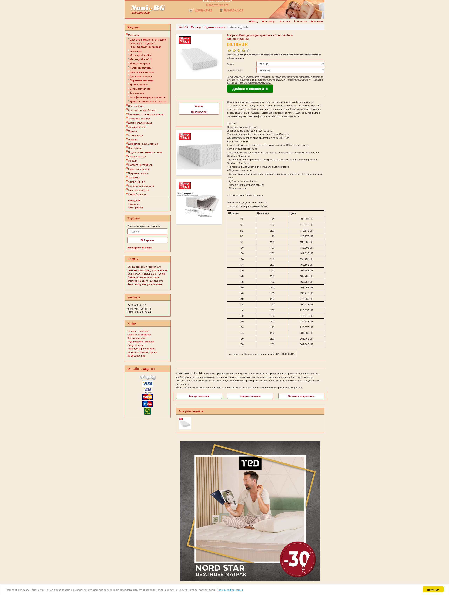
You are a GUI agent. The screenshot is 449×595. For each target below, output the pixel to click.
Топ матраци (137, 93)
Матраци (133, 35)
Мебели (132, 160)
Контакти (301, 21)
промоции (135, 50)
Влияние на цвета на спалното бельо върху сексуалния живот (145, 282)
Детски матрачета (140, 88)
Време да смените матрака (143, 277)
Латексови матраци (141, 67)
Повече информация (229, 589)
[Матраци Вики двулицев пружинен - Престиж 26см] (199, 56)
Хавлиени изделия (138, 169)
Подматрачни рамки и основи (145, 152)
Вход (254, 21)
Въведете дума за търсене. (144, 226)
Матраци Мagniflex (140, 55)
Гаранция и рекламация (141, 348)
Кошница (269, 21)
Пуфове (132, 139)
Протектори (134, 148)
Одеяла (132, 131)
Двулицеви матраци (141, 76)
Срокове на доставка (301, 396)
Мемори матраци (140, 63)
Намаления (134, 203)
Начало (318, 21)
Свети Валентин (137, 194)
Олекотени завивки (139, 118)
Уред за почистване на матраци (148, 101)
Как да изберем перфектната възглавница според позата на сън (147, 268)
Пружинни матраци (141, 80)
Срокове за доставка (139, 334)
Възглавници (135, 135)
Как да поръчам (136, 338)
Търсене (148, 240)
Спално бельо (136, 105)
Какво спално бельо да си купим (146, 273)
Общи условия (135, 345)
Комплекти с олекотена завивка (146, 114)
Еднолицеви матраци (142, 71)
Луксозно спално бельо (141, 110)
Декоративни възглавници (143, 143)
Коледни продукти (138, 190)
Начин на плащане (138, 331)
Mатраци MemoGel (141, 59)
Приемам (433, 589)
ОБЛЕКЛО (134, 177)
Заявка (199, 105)
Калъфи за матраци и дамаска (147, 97)
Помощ (285, 21)
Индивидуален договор (140, 341)
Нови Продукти (135, 207)
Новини (132, 258)
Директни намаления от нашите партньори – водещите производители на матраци (148, 43)
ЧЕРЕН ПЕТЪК (136, 181)
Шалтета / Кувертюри (140, 164)
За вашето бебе (137, 127)
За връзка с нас (136, 355)
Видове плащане (250, 396)
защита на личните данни (142, 352)
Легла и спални (137, 156)
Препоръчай (199, 111)
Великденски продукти (141, 185)
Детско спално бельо (140, 122)
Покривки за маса (138, 173)
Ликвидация (134, 200)
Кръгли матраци (139, 84)
